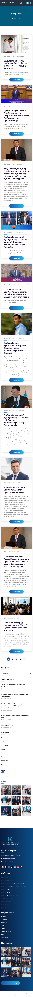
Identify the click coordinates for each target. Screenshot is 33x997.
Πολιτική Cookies (22, 995)
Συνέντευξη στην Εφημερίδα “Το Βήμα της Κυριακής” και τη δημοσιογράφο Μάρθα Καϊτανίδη (15, 348)
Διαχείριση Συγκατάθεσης (10, 983)
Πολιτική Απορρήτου (12, 995)
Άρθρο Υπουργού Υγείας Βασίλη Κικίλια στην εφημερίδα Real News (15, 490)
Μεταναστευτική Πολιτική (7, 898)
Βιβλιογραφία (4, 907)
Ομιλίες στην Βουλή (23, 106)
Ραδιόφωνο (21, 56)
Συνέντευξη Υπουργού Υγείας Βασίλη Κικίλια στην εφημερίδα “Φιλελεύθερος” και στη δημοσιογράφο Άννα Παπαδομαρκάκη (16, 561)
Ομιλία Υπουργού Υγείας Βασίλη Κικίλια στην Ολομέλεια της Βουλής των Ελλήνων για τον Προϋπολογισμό (16, 115)
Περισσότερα (16, 79)
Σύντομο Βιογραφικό (6, 880)
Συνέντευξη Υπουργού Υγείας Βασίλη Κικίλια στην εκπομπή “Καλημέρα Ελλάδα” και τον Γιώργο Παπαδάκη (16, 242)
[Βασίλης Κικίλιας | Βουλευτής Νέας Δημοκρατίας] (8, 3)
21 (20, 659)
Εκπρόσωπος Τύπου (6, 901)
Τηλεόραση (21, 232)
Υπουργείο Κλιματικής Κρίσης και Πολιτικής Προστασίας (14, 886)
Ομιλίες (3, 749)
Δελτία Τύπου (4, 745)
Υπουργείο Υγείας (5, 892)
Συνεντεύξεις (21, 338)
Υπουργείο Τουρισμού (6, 889)
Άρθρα (20, 164)
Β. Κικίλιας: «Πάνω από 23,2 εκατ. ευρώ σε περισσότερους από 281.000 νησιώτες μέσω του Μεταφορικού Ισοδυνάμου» (15, 706)
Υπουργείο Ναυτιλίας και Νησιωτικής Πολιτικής (12, 883)
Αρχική (14, 18)
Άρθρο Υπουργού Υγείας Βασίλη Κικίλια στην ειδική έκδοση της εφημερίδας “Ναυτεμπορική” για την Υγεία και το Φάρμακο (16, 174)
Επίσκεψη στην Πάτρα (7, 725)
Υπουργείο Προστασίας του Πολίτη (9, 895)
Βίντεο (19, 618)
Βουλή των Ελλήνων (6, 904)
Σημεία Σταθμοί (4, 877)
